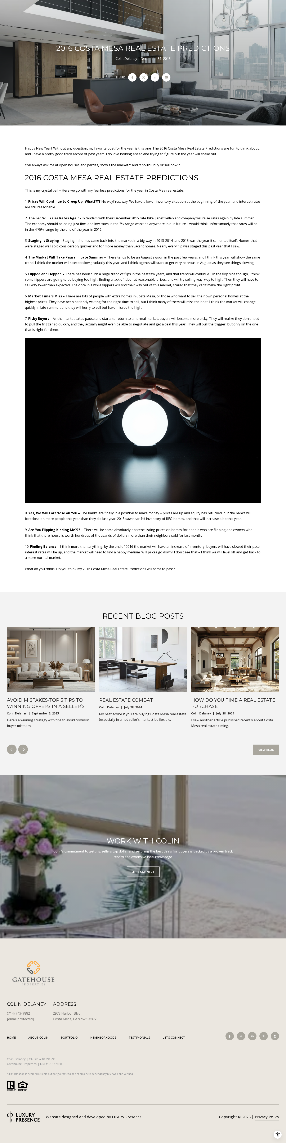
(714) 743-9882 (18, 1013)
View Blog (266, 750)
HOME (11, 1037)
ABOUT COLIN (38, 1037)
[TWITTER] (263, 1036)
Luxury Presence (127, 1116)
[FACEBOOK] (229, 1036)
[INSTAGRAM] (241, 1036)
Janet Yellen (164, 218)
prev (12, 749)
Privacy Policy (267, 1116)
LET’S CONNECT (174, 1037)
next (23, 749)
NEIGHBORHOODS (103, 1037)
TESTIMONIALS (139, 1037)
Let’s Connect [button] (143, 872)
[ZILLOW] (275, 1036)
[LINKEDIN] (252, 1036)
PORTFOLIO (69, 1037)
